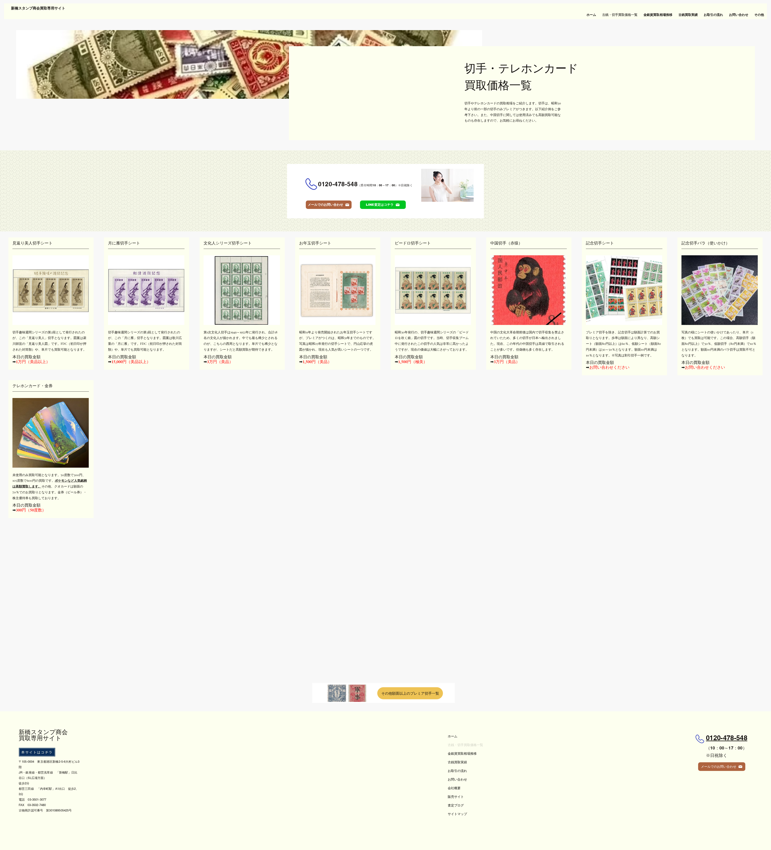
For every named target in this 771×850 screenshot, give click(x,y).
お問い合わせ (457, 779)
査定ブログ (456, 805)
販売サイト (456, 797)
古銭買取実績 (457, 762)
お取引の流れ (457, 771)
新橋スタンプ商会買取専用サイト (38, 9)
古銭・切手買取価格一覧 (465, 745)
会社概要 (454, 788)
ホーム (452, 736)
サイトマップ (457, 814)
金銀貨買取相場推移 (462, 753)
